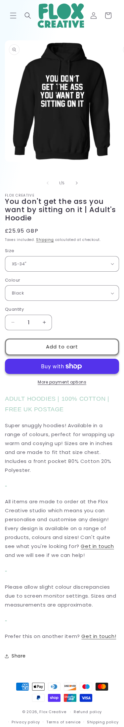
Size (10, 251)
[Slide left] (47, 183)
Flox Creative (52, 711)
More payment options (62, 382)
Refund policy (88, 711)
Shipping (45, 239)
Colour (12, 280)
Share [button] (19, 656)
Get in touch (97, 546)
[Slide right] (76, 183)
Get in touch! (98, 636)
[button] (13, 15)
